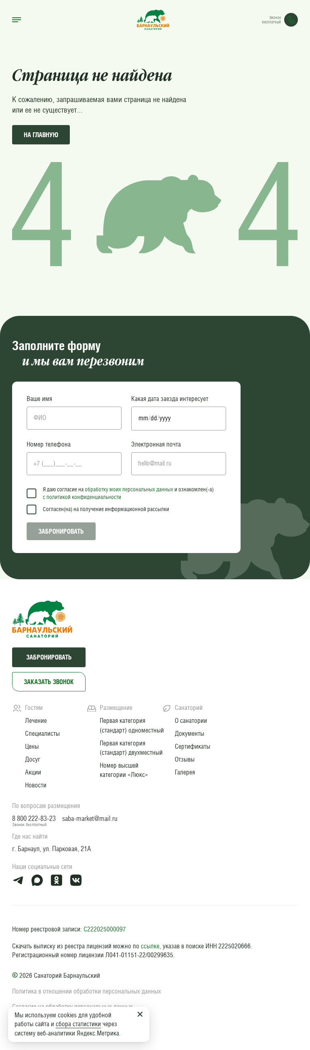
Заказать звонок (49, 681)
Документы (189, 733)
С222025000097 (105, 929)
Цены (32, 746)
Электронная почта (156, 444)
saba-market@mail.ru (89, 818)
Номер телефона (49, 444)
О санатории (191, 720)
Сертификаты (192, 746)
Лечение (36, 720)
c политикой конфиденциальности (82, 497)
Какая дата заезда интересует (169, 399)
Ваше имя (39, 399)
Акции (33, 772)
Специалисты (42, 733)
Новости (35, 785)
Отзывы (185, 759)
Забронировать (61, 531)
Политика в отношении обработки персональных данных (86, 991)
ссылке (150, 946)
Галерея (185, 772)
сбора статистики (78, 1024)
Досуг (32, 759)
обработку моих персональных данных (129, 489)
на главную (41, 134)
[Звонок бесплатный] (291, 20)
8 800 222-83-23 (34, 818)
